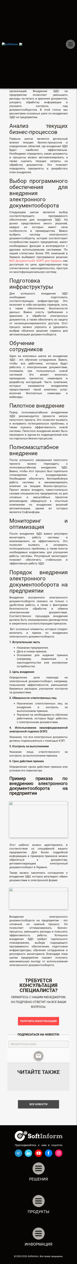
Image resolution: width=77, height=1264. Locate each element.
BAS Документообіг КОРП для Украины (35, 260)
